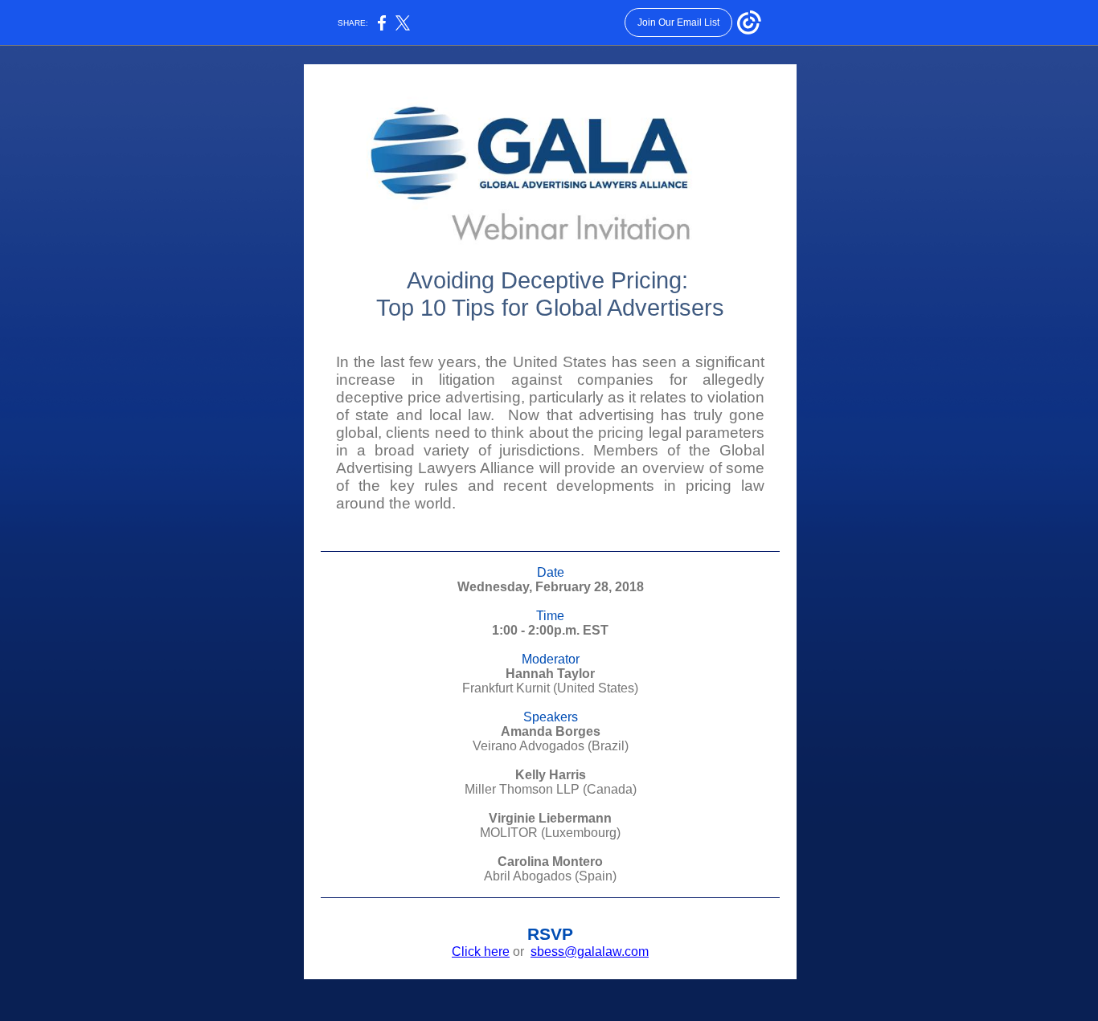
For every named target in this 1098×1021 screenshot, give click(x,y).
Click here (481, 951)
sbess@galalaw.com (590, 951)
